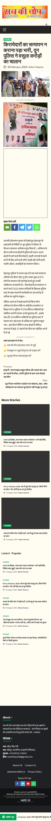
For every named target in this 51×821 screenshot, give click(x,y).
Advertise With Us (16, 771)
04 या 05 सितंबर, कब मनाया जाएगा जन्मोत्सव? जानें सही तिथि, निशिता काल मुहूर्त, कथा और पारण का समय (25, 441)
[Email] (7, 227)
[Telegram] (22, 227)
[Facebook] (14, 227)
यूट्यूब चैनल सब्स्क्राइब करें (19, 355)
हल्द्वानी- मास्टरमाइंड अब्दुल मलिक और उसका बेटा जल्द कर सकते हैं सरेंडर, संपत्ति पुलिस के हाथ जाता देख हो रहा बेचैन (25, 371)
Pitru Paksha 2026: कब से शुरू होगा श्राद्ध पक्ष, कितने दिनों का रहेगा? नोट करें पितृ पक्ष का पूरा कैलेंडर (25, 488)
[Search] (46, 24)
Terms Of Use (24, 778)
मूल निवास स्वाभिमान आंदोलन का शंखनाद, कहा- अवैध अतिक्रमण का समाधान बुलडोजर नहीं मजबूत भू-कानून (26, 384)
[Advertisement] (25, 676)
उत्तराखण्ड (7, 39)
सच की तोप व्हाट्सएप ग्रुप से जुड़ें (21, 345)
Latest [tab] (5, 553)
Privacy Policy (35, 771)
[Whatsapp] (36, 227)
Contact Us (30, 765)
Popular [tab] (16, 553)
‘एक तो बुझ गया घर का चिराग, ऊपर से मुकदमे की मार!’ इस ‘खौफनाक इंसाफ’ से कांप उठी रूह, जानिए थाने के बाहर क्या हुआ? (25, 621)
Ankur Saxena (35, 66)
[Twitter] (29, 227)
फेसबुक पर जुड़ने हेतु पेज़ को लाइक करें (23, 350)
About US (17, 765)
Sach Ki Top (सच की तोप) (29, 792)
